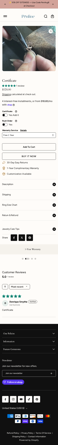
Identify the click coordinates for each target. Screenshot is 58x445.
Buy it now (29, 156)
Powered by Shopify (29, 440)
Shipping (6, 94)
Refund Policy (13, 433)
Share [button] (5, 237)
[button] (5, 16)
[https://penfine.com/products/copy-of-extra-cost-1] (14, 238)
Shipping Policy (19, 436)
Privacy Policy (27, 433)
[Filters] (5, 286)
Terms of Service (43, 433)
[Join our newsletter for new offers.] (51, 373)
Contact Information (37, 436)
